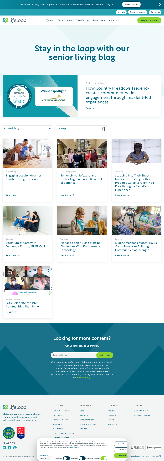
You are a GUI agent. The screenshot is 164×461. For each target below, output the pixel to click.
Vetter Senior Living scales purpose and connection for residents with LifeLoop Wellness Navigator (67, 5)
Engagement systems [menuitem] (61, 438)
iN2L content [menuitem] (58, 429)
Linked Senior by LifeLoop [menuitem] (63, 433)
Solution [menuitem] (58, 406)
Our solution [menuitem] (64, 20)
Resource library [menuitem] (87, 420)
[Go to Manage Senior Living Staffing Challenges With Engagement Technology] (82, 220)
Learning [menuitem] (85, 406)
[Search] (103, 129)
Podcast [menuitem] (83, 429)
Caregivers (119, 172)
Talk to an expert (143, 415)
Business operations (95, 83)
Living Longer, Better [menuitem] (88, 424)
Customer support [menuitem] (137, 12)
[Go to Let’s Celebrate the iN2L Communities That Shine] (27, 280)
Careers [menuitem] (111, 420)
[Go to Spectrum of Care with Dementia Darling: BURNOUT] (27, 220)
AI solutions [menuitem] (57, 424)
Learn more (131, 5)
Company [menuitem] (113, 406)
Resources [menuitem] (98, 20)
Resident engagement (68, 172)
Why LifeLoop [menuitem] (82, 20)
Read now (91, 108)
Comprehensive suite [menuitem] (61, 411)
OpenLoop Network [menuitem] (61, 420)
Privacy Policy (83, 378)
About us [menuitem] (113, 20)
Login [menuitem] (122, 12)
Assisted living (11, 128)
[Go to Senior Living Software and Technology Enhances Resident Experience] (82, 153)
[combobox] (80, 129)
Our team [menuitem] (112, 415)
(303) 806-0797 (142, 411)
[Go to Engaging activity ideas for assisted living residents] (27, 153)
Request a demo (149, 20)
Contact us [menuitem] (155, 12)
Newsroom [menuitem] (112, 424)
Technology (64, 239)
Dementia (9, 239)
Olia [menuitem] (51, 21)
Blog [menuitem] (82, 411)
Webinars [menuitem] (84, 415)
